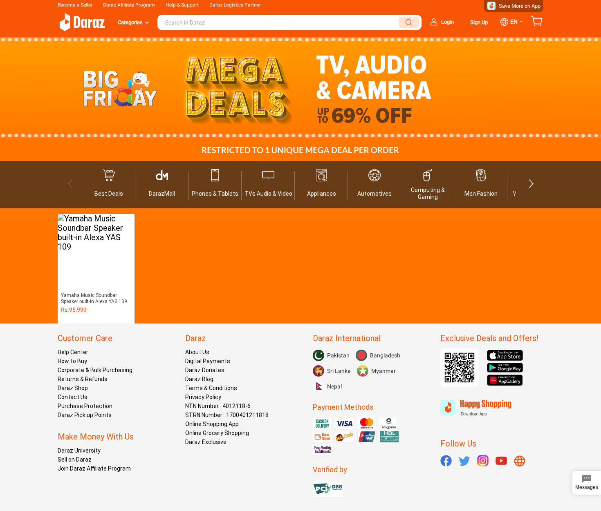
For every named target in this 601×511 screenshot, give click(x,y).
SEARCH (409, 22)
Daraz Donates (204, 370)
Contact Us (72, 397)
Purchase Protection (85, 406)
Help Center (73, 352)
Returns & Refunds (83, 379)
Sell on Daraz (75, 459)
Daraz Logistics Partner (235, 5)
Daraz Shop (73, 388)
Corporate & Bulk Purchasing (95, 370)
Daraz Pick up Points (85, 415)
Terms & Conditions (211, 388)
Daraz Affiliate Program (129, 5)
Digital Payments (207, 361)
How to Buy (72, 361)
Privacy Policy (203, 397)
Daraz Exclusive (205, 442)
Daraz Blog (199, 379)
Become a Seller (75, 5)
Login (447, 22)
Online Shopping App (212, 424)
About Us (197, 352)
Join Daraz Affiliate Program (94, 468)
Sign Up (479, 22)
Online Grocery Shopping (217, 433)
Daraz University (79, 450)
